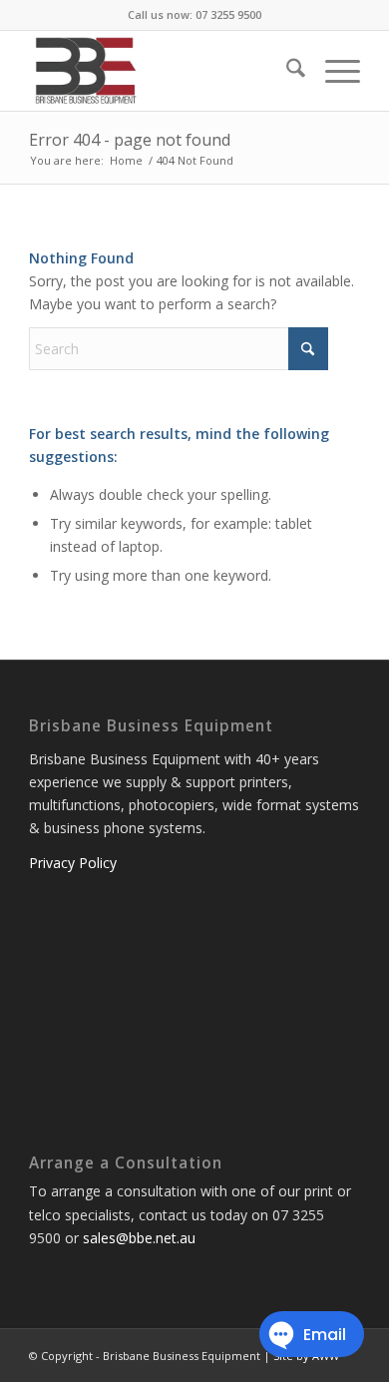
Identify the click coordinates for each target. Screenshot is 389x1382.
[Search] (285, 71)
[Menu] (332, 71)
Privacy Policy (73, 862)
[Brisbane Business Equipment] (161, 71)
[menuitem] (285, 71)
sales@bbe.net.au (139, 1237)
